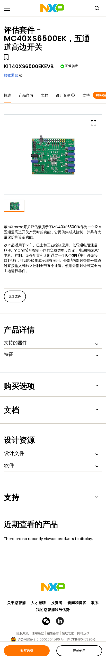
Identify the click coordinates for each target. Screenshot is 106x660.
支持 (86, 95)
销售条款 (53, 633)
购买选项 (26, 650)
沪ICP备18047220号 (81, 639)
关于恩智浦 (16, 602)
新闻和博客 (76, 602)
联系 (95, 602)
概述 (7, 95)
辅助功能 (68, 633)
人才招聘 (38, 602)
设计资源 (63, 95)
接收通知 (11, 75)
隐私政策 (22, 633)
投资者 (57, 602)
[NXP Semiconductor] (52, 8)
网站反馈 (83, 633)
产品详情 (26, 95)
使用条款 (38, 633)
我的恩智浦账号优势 (53, 609)
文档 (44, 95)
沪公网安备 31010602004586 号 (40, 639)
